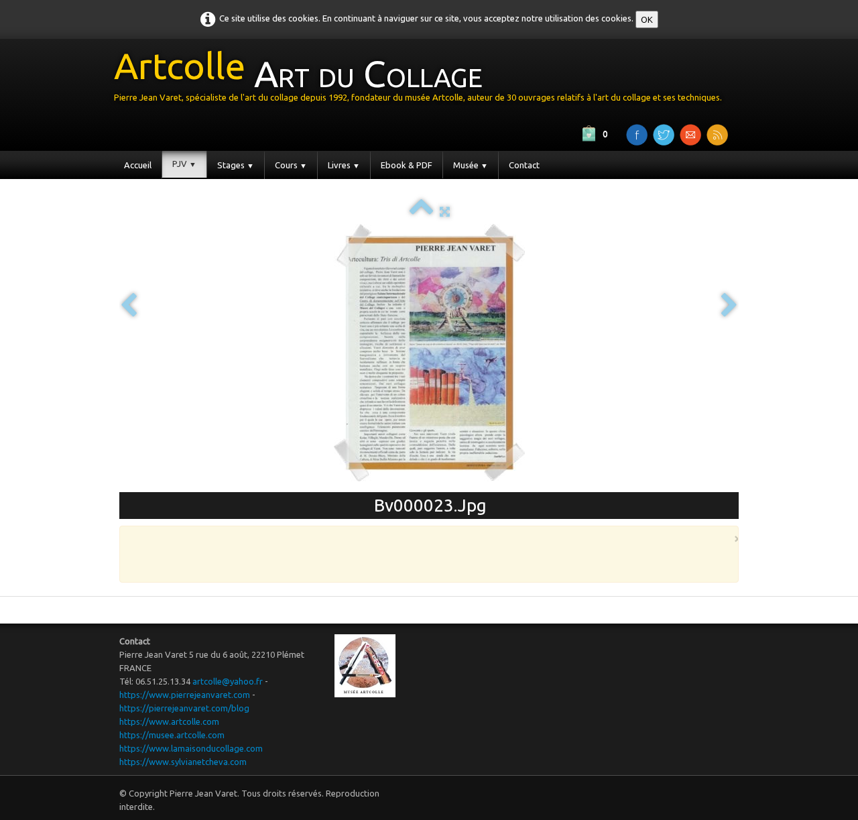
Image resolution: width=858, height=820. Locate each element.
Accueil (137, 165)
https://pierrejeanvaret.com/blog (184, 708)
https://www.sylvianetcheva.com (183, 761)
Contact (524, 165)
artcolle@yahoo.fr (227, 681)
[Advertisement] (426, 553)
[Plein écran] (445, 211)
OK (647, 19)
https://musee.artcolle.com (172, 735)
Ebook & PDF (406, 165)
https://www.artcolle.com (169, 721)
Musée (470, 165)
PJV (184, 163)
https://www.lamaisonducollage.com (191, 748)
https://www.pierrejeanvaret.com (184, 694)
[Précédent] (128, 306)
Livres (344, 165)
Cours (291, 165)
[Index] (421, 211)
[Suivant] (729, 306)
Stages (235, 165)
